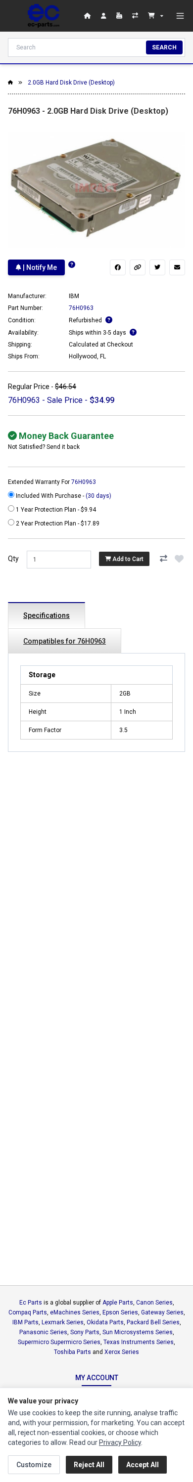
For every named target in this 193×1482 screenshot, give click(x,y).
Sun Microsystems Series (137, 1332)
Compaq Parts (27, 1312)
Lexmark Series (63, 1322)
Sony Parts (84, 1332)
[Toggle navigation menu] (180, 16)
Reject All (89, 1465)
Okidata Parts (105, 1322)
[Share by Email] (177, 267)
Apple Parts (117, 1302)
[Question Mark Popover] (71, 265)
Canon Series (154, 1302)
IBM (74, 296)
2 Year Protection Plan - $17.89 (56, 523)
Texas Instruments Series (138, 1342)
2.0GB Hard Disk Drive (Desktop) (71, 82)
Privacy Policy (120, 1442)
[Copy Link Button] (137, 267)
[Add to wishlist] (179, 559)
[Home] (43, 16)
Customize (33, 1465)
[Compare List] (136, 16)
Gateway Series (162, 1312)
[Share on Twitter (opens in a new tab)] (157, 267)
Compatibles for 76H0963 (64, 641)
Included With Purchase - (62, 495)
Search (164, 47)
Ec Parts (30, 1302)
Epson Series (120, 1312)
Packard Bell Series (153, 1322)
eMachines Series (74, 1312)
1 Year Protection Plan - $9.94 (55, 509)
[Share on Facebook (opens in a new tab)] (118, 267)
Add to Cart (127, 559)
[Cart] (155, 16)
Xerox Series (121, 1352)
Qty (13, 559)
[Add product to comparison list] (163, 559)
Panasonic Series (43, 1332)
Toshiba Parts (72, 1352)
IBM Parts (25, 1322)
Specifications (46, 615)
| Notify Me (39, 267)
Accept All (142, 1465)
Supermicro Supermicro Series (59, 1342)
